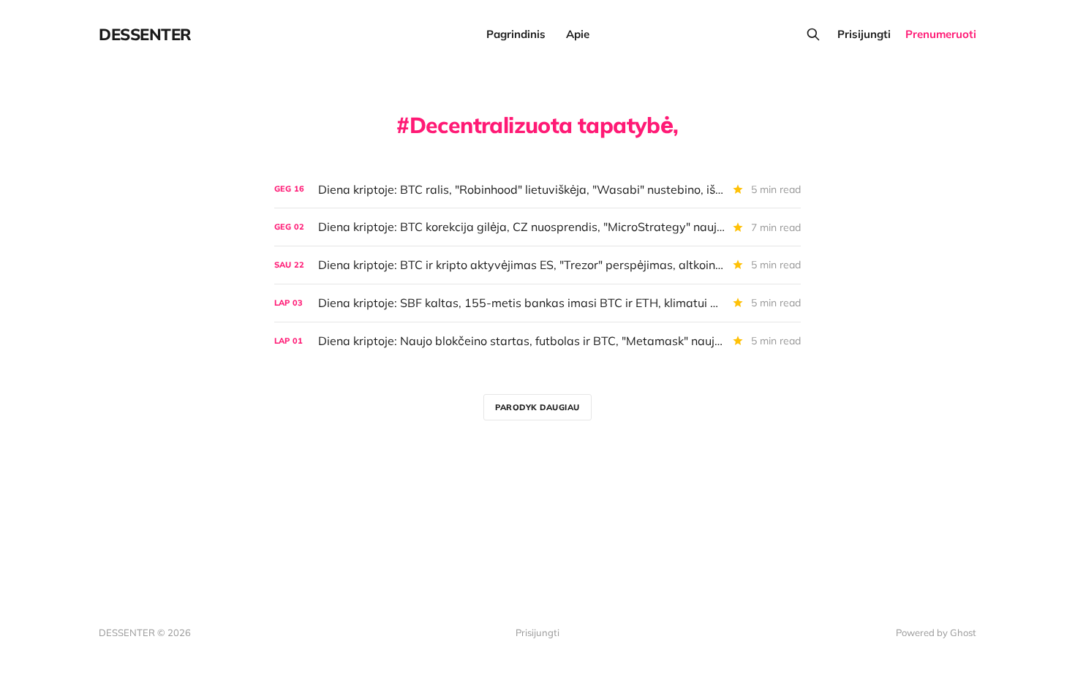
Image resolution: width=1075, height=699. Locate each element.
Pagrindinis (516, 34)
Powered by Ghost (936, 632)
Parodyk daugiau (537, 407)
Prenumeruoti (940, 34)
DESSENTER (145, 34)
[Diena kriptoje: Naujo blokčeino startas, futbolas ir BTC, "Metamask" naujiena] (537, 341)
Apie (577, 34)
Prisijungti (864, 34)
